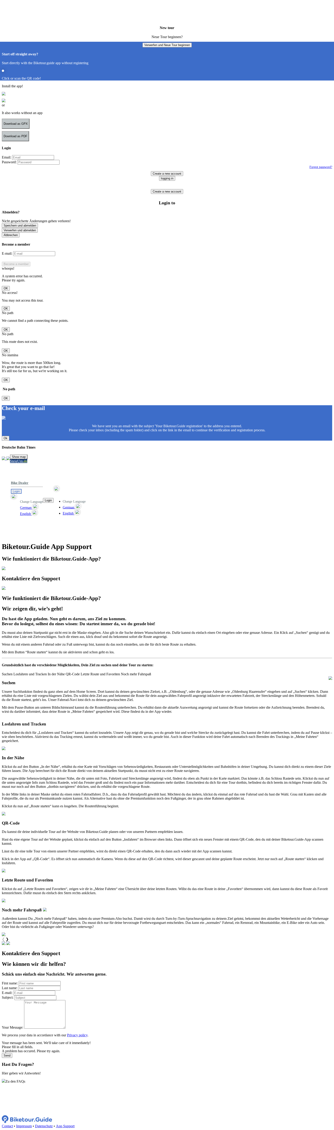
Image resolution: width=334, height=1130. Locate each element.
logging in (167, 178)
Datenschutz (44, 1126)
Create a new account (167, 173)
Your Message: (12, 1027)
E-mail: (7, 253)
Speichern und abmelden (20, 225)
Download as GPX (16, 123)
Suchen (7, 674)
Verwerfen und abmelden (20, 230)
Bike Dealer (19, 483)
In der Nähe (56, 674)
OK (6, 288)
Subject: (7, 997)
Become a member (16, 264)
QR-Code (73, 674)
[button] (27, 497)
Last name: (9, 988)
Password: (9, 162)
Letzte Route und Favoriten (100, 674)
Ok (5, 438)
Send (7, 1055)
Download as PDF (15, 136)
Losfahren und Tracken (30, 674)
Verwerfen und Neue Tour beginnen (167, 45)
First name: (10, 983)
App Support (65, 1126)
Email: (6, 157)
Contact (7, 1126)
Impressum (24, 1126)
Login (16, 491)
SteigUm (18, 461)
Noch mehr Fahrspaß (136, 674)
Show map (19, 457)
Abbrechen (11, 235)
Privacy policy (77, 1035)
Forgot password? (320, 167)
